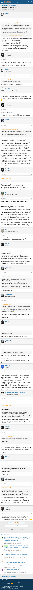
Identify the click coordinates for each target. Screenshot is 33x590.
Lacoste (7, 88)
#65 (31, 109)
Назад (11, 522)
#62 (31, 59)
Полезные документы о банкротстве (12, 558)
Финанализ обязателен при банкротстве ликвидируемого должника (15, 555)
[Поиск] (31, 1)
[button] (1, 2)
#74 (31, 346)
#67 (31, 174)
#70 (31, 249)
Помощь (3, 583)
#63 (31, 75)
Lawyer (7, 104)
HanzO (7, 54)
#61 (31, 19)
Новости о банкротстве (9, 552)
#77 (31, 432)
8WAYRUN (17, 588)
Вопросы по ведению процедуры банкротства (15, 572)
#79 (31, 483)
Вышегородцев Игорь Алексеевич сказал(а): (12, 466)
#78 (31, 462)
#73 (31, 327)
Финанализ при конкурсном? (12, 569)
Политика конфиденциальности (19, 582)
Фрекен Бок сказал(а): (7, 331)
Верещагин (8, 192)
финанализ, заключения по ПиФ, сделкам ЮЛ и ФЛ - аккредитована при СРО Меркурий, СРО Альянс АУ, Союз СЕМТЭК (17, 538)
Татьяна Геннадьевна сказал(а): (9, 23)
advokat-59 (4, 9)
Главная (8, 583)
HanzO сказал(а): (6, 79)
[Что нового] (28, 1)
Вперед (21, 522)
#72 (31, 300)
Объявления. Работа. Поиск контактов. (13, 543)
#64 (31, 94)
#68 (31, 198)
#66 (31, 125)
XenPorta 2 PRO (4, 588)
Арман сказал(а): (6, 178)
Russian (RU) (5, 579)
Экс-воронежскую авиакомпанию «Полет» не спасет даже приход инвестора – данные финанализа (16, 547)
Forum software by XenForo (12, 586)
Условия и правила (5, 582)
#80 (31, 513)
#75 (31, 371)
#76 (31, 398)
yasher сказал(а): (6, 276)
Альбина (7, 365)
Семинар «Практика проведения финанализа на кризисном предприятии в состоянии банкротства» (17, 562)
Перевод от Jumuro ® (5, 587)
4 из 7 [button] (16, 522)
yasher (7, 243)
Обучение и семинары (9, 567)
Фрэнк (7, 119)
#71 (31, 272)
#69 (31, 235)
